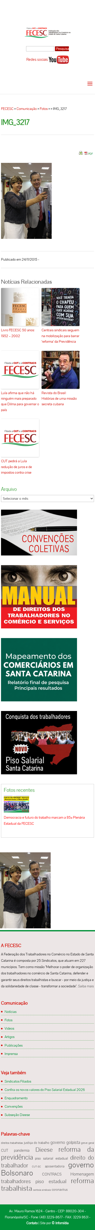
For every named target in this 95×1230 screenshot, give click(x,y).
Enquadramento (16, 1098)
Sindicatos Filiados (18, 1081)
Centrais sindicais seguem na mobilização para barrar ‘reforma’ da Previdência (60, 336)
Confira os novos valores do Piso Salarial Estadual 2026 (45, 1089)
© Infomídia (60, 1223)
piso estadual (50, 1181)
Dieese (44, 1150)
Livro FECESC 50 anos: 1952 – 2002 (18, 333)
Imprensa (11, 1053)
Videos (9, 1028)
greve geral (87, 1143)
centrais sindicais (42, 1189)
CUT (4, 1150)
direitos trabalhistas (12, 1143)
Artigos (9, 1036)
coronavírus (60, 1190)
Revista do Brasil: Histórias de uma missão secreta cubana (59, 399)
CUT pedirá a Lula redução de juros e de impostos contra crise (16, 467)
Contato (32, 1223)
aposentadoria (54, 1166)
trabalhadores (16, 1181)
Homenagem (82, 1174)
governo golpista (65, 1142)
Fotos (44, 108)
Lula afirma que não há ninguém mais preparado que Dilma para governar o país (20, 401)
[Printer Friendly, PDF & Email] (86, 154)
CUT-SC (36, 1166)
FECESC (7, 108)
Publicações (14, 1045)
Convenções (14, 1106)
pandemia (21, 1150)
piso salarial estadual (51, 1158)
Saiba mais (86, 986)
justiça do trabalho (36, 1143)
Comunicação (26, 108)
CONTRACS (52, 1174)
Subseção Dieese (17, 1114)
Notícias (10, 1011)
